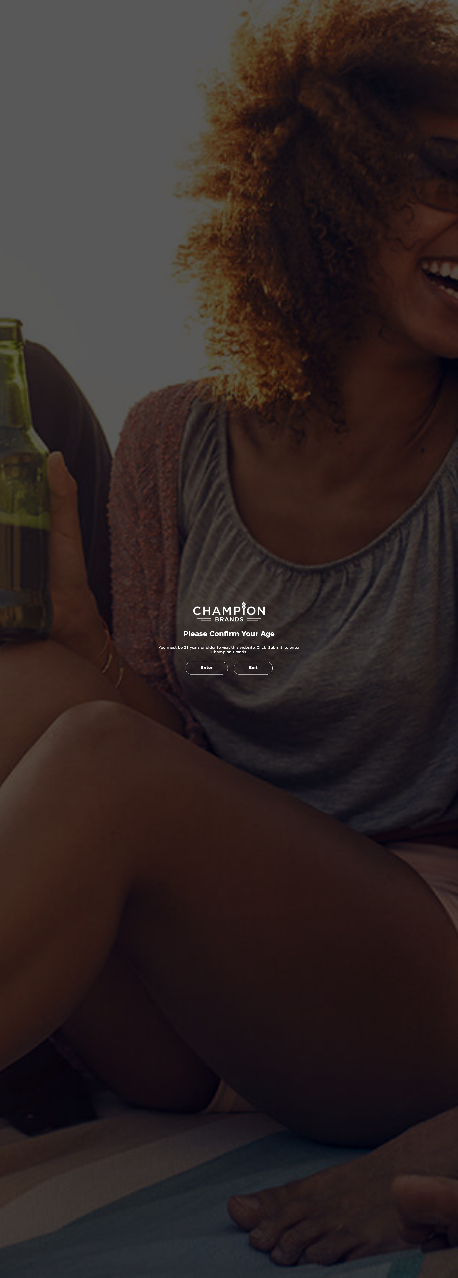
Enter (207, 668)
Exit (253, 668)
